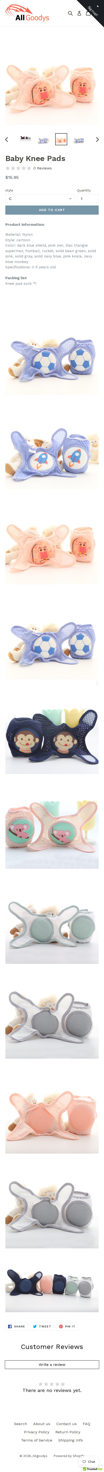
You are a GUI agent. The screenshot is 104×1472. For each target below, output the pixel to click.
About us (41, 1423)
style (9, 190)
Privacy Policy (36, 1432)
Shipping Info (70, 1440)
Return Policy (67, 1432)
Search (20, 1423)
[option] (26, 137)
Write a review (52, 1364)
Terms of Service (36, 1440)
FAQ (86, 1423)
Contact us (66, 1423)
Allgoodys (39, 1456)
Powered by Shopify (68, 1456)
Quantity (84, 190)
